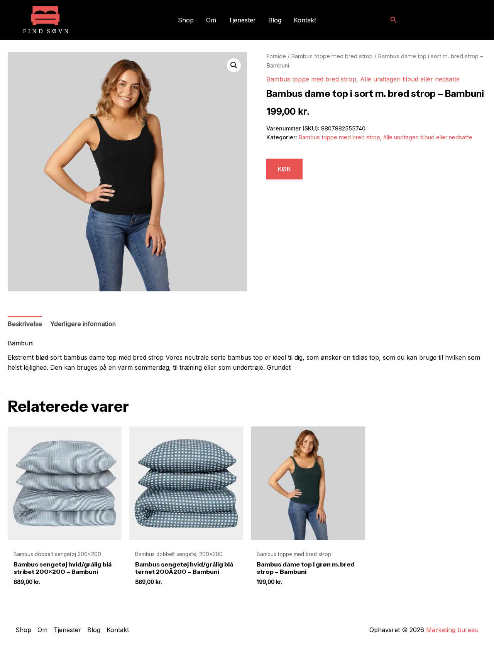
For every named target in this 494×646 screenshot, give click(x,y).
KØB (284, 169)
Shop (186, 20)
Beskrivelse (25, 324)
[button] (393, 20)
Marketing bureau (452, 630)
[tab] (25, 324)
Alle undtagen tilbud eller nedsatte (410, 79)
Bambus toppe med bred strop (332, 56)
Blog (274, 20)
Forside (276, 56)
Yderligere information (83, 324)
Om (211, 20)
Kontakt (305, 20)
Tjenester (242, 20)
